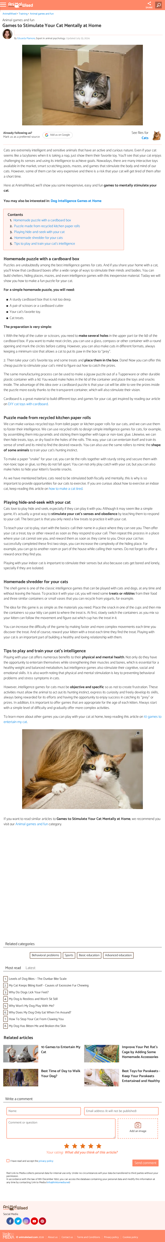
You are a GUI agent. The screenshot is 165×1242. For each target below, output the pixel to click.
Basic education (89, 955)
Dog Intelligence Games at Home (76, 201)
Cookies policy (130, 1237)
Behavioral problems (45, 955)
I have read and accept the (31, 1161)
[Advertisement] (82, 885)
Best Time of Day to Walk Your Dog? (60, 1074)
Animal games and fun (42, 14)
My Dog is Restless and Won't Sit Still (33, 999)
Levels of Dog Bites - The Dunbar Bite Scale (38, 979)
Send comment (145, 1163)
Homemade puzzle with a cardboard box (42, 220)
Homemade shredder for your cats (38, 238)
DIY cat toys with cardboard (28, 404)
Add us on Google (60, 135)
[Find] (159, 5)
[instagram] (26, 1221)
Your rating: (54, 1152)
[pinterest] (42, 1221)
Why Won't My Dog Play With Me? (31, 1006)
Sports (69, 955)
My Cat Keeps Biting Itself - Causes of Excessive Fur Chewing (49, 985)
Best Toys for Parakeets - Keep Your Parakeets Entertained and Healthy (141, 1076)
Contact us (67, 1237)
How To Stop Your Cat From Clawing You (36, 1019)
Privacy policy (111, 1237)
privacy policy (46, 1161)
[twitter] (18, 1221)
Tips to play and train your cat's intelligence (44, 244)
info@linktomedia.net (58, 1182)
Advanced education (118, 955)
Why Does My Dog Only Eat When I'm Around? (40, 1012)
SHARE (149, 7)
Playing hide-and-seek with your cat (39, 232)
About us (53, 1237)
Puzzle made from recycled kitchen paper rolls (47, 226)
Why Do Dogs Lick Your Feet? (29, 992)
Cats (145, 138)
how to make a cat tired (65, 489)
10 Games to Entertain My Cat (60, 1050)
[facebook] (10, 1221)
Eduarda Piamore (26, 38)
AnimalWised (9, 14)
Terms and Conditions (88, 1237)
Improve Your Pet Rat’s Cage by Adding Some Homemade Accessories (140, 1052)
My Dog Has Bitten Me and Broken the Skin (37, 1026)
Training (23, 14)
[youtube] (34, 1221)
